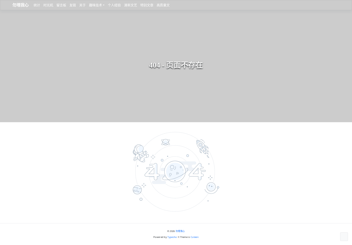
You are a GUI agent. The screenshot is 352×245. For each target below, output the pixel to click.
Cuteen (195, 236)
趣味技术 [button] (95, 5)
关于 (82, 5)
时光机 (48, 5)
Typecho (172, 236)
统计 (37, 5)
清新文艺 (130, 5)
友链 (72, 5)
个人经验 (114, 5)
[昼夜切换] (335, 5)
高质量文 (163, 5)
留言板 (61, 5)
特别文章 (146, 5)
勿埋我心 (180, 231)
